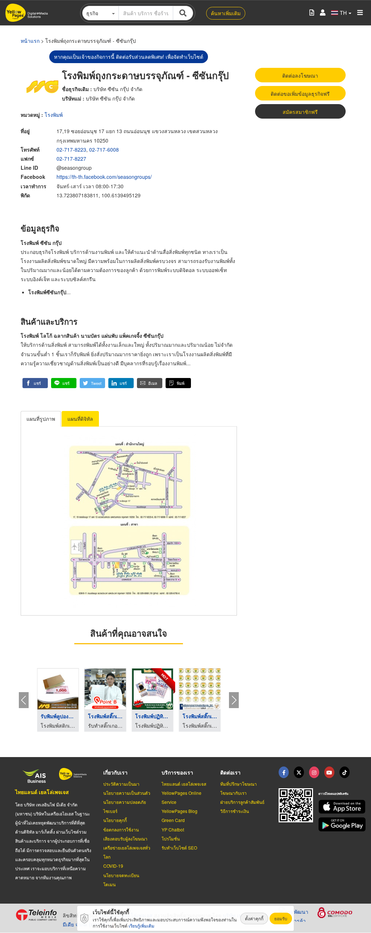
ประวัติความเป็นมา (121, 784)
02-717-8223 (71, 149)
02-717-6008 (104, 149)
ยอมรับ (280, 918)
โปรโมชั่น (171, 838)
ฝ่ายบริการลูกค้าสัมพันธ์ (242, 802)
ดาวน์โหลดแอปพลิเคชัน (333, 794)
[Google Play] (337, 824)
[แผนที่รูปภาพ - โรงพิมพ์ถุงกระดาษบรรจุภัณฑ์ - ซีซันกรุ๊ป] (128, 521)
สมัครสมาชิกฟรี (300, 111)
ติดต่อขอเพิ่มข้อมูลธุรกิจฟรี (300, 93)
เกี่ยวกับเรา (115, 772)
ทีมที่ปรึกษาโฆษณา (238, 784)
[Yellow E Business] (284, 772)
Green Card (173, 820)
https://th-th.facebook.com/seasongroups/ (104, 176)
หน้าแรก (30, 40)
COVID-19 (113, 866)
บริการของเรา (177, 772)
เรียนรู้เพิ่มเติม (141, 925)
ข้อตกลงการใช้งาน (121, 829)
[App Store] (337, 807)
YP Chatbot (173, 829)
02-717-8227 (71, 158)
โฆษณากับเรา (233, 793)
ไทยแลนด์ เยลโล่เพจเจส (42, 792)
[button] (35, 383)
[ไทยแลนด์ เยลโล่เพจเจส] (299, 772)
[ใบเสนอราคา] (311, 12)
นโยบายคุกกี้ (115, 820)
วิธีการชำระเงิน (234, 811)
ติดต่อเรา (230, 772)
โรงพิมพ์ (54, 114)
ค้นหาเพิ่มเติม (226, 13)
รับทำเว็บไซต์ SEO (179, 847)
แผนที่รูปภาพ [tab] (40, 418)
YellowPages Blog (179, 811)
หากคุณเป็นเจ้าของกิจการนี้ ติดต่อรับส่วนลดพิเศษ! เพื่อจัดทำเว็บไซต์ (128, 56)
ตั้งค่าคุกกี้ (254, 918)
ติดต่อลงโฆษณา (300, 75)
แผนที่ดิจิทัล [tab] (80, 418)
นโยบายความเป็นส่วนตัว (126, 793)
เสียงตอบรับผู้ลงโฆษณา (125, 838)
